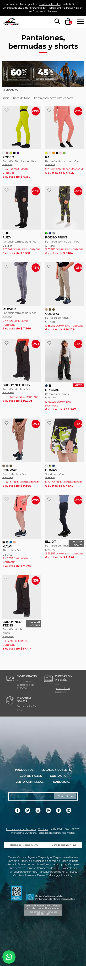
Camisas (18, 875)
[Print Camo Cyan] (53, 466)
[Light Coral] (14, 542)
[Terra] (53, 309)
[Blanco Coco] (50, 153)
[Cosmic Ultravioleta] (50, 233)
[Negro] (14, 153)
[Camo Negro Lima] (46, 466)
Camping (13, 861)
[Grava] (7, 466)
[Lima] (11, 153)
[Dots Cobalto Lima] (50, 466)
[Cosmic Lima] (46, 233)
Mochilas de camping (46, 861)
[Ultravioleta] (18, 153)
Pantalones (70, 868)
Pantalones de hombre (22, 871)
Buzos (41, 875)
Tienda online (56, 7)
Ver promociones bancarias (62, 688)
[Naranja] (53, 153)
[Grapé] (7, 153)
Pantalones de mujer (51, 871)
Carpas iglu (45, 857)
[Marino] (46, 385)
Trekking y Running (59, 875)
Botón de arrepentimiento (24, 845)
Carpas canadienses (65, 857)
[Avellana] (3, 466)
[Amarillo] (46, 153)
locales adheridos (49, 4)
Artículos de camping (53, 864)
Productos (24, 770)
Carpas (12, 857)
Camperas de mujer (49, 868)
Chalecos (71, 871)
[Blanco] (3, 153)
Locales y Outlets (56, 770)
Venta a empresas (30, 782)
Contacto (58, 776)
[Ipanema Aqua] (7, 542)
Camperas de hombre (22, 868)
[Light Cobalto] (11, 542)
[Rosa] (60, 153)
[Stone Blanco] (53, 233)
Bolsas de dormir (28, 864)
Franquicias (61, 782)
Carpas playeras (27, 857)
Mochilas (26, 861)
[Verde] (64, 153)
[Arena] (46, 309)
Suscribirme (65, 796)
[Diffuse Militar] (3, 542)
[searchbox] (56, 21)
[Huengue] (50, 309)
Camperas (74, 864)
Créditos (43, 829)
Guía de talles (31, 776)
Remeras (30, 875)
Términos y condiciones (21, 829)
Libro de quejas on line (64, 845)
